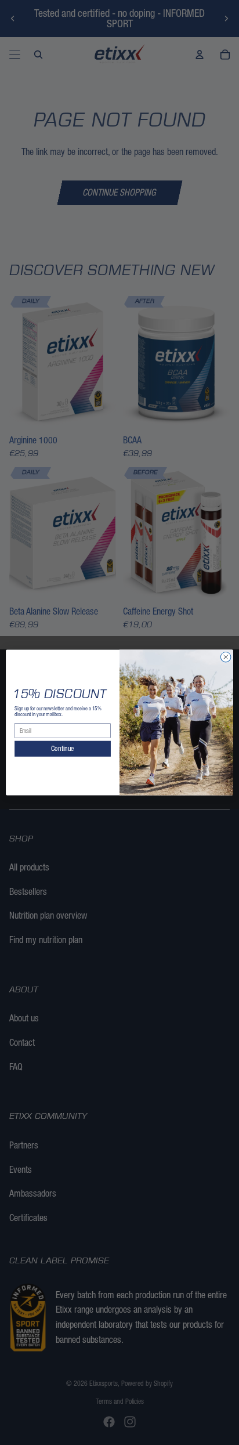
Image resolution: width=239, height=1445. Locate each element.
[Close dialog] (225, 657)
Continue (62, 749)
